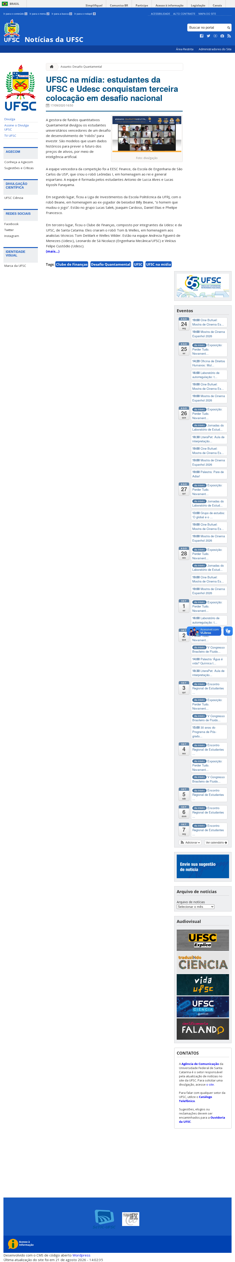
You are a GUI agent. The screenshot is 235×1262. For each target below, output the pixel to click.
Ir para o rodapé (84, 13)
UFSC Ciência (13, 198)
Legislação (198, 5)
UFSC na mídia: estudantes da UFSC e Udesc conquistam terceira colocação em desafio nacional (112, 88)
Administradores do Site (215, 49)
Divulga (9, 119)
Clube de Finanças (71, 264)
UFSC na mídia (158, 264)
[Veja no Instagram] (222, 36)
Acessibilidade (160, 13)
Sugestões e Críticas (19, 168)
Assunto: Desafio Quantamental (81, 67)
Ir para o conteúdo (15, 13)
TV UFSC (10, 136)
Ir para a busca (61, 13)
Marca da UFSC (15, 266)
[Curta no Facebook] (202, 36)
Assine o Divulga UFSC (16, 127)
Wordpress (81, 1255)
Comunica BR (119, 5)
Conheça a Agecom (18, 162)
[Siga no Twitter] (208, 36)
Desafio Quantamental (110, 264)
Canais (217, 5)
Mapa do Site (207, 13)
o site (210, 1084)
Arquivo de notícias (191, 902)
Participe (142, 5)
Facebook (11, 224)
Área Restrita (185, 49)
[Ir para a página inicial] (50, 66)
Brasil (14, 4)
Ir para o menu (39, 13)
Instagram (11, 236)
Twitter (9, 230)
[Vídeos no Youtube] (215, 36)
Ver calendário (215, 842)
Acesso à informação (169, 5)
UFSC (138, 264)
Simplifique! (94, 5)
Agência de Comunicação (200, 1064)
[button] (190, 842)
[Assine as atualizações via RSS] (229, 36)
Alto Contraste (184, 13)
